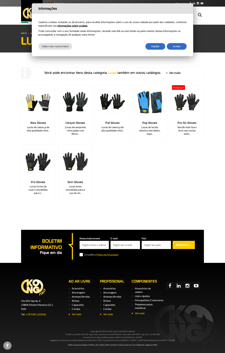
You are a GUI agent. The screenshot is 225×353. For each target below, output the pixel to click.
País (144, 238)
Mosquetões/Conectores (149, 300)
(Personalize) (112, 345)
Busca (200, 15)
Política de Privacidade (107, 254)
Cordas (76, 308)
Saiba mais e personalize (55, 46)
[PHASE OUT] (186, 101)
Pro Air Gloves (187, 123)
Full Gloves (112, 123)
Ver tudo (175, 73)
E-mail (114, 238)
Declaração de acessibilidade (131, 345)
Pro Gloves (38, 182)
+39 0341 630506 (36, 314)
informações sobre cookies (72, 25)
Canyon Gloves (75, 123)
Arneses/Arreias (81, 296)
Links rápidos (142, 296)
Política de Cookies (97, 345)
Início (24, 33)
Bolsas (75, 300)
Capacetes (78, 304)
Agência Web (151, 345)
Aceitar (177, 46)
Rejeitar (155, 46)
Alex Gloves (38, 123)
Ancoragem (78, 292)
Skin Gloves (75, 182)
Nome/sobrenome (90, 238)
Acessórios (78, 288)
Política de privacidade (77, 345)
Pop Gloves (149, 123)
